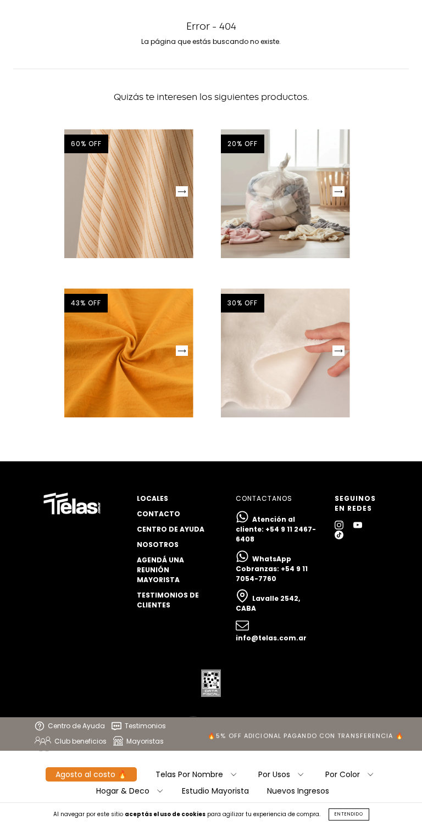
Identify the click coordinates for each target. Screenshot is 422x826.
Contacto (158, 513)
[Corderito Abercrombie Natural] (285, 352)
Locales (152, 498)
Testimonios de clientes (168, 600)
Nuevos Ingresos (298, 790)
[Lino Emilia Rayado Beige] (128, 193)
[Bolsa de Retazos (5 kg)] (285, 193)
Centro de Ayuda (170, 529)
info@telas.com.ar (271, 638)
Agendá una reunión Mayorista (160, 569)
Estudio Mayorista (215, 790)
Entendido (349, 814)
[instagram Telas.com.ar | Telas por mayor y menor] (340, 524)
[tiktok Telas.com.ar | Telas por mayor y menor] (339, 534)
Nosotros (158, 544)
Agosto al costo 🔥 (91, 774)
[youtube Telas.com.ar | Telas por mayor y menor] (357, 524)
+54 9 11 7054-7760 (272, 573)
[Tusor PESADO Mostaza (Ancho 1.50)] (128, 352)
